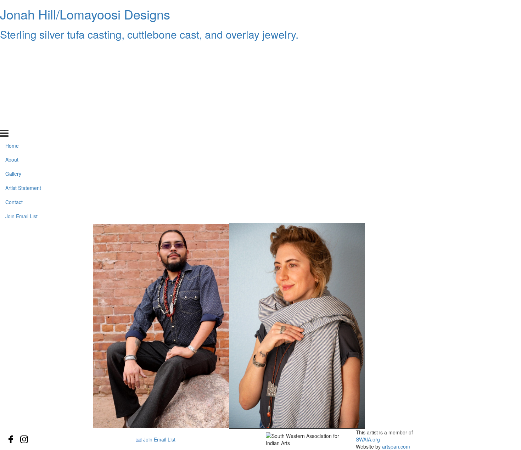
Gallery (13, 79)
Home (12, 50)
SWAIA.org (368, 439)
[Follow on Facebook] (11, 439)
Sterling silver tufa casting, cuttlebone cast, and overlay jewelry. (149, 34)
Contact (14, 107)
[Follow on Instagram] (24, 439)
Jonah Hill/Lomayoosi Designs (85, 14)
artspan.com (396, 446)
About (11, 64)
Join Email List (21, 121)
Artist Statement (23, 93)
